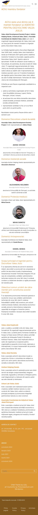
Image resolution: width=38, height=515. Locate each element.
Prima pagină (6, 509)
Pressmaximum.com (25, 487)
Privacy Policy (23, 509)
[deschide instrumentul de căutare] (32, 4)
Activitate (32, 508)
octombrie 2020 (6, 461)
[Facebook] (2, 479)
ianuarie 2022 (6, 451)
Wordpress (19, 489)
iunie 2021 (4, 454)
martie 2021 (5, 458)
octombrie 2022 (6, 447)
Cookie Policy (14, 509)
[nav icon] (36, 4)
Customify (11, 487)
